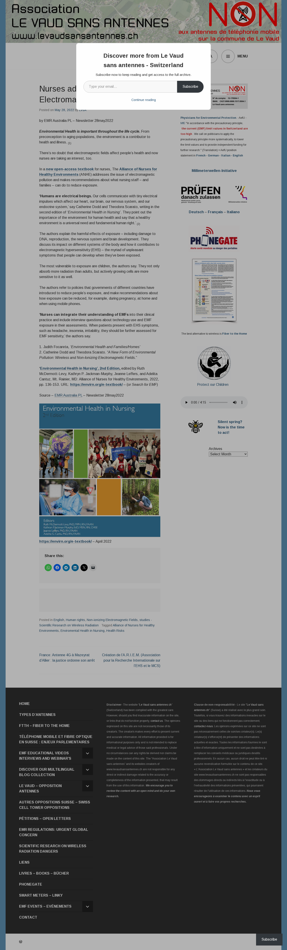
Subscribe (190, 86)
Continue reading (143, 100)
